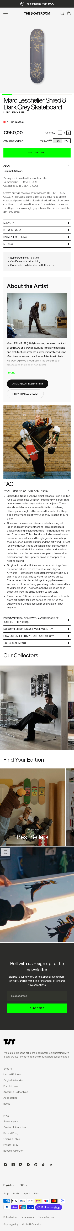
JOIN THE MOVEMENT (55, 621)
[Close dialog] (72, 597)
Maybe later (55, 628)
